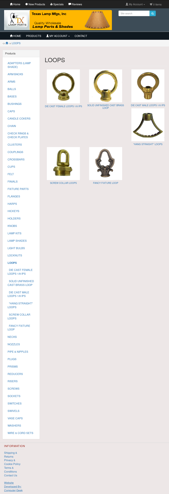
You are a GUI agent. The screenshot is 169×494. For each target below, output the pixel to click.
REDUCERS (15, 374)
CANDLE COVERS (19, 118)
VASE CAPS (15, 418)
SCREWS (13, 388)
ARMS (11, 81)
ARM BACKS (15, 74)
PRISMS (13, 366)
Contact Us (10, 475)
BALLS (12, 89)
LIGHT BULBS (16, 248)
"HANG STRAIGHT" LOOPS (147, 144)
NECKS (12, 337)
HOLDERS (14, 218)
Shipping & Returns (10, 454)
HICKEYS (13, 211)
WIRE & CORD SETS (20, 433)
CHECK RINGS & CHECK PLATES (18, 135)
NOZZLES (14, 344)
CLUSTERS (15, 144)
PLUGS (12, 359)
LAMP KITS (14, 233)
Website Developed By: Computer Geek (13, 486)
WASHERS (14, 425)
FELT (11, 174)
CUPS (11, 167)
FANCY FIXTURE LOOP (105, 183)
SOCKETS (14, 396)
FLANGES (14, 196)
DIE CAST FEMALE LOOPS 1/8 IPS (63, 106)
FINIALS (13, 181)
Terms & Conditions (10, 469)
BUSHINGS (15, 104)
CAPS (11, 111)
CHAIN (12, 126)
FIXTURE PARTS (18, 189)
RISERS (13, 381)
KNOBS (12, 226)
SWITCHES (15, 403)
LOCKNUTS (15, 255)
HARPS (12, 204)
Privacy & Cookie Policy (12, 462)
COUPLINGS (15, 152)
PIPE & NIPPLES (18, 352)
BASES (12, 96)
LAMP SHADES (17, 241)
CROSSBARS (16, 159)
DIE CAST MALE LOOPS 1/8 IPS (148, 105)
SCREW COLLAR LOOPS (63, 183)
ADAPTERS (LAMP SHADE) (19, 65)
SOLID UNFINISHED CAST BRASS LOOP (105, 106)
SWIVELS (13, 411)
